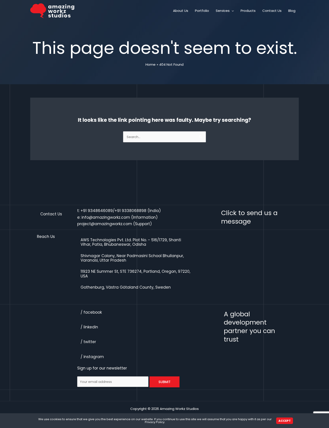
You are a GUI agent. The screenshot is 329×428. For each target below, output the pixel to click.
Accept (284, 421)
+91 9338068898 (130, 210)
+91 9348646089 (97, 210)
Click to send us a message (249, 217)
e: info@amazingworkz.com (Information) (117, 217)
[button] (232, 11)
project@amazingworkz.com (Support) (114, 224)
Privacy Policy (154, 422)
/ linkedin (89, 327)
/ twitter (88, 341)
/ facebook (91, 312)
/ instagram (92, 356)
